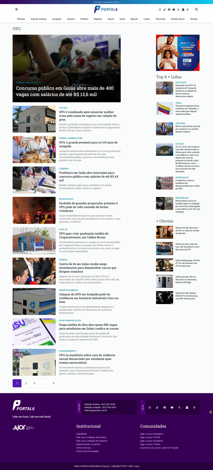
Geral (122, 18)
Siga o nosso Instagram (151, 434)
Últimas (21, 18)
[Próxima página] (53, 383)
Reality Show (178, 18)
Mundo (134, 18)
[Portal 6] (107, 9)
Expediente (81, 434)
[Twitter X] (178, 9)
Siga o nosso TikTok (150, 437)
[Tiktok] (164, 9)
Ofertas (194, 18)
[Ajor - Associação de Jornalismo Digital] (24, 427)
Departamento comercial (88, 444)
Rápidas (98, 18)
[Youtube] (174, 9)
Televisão (160, 18)
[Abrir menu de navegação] (16, 9)
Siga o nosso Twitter (150, 444)
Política (84, 18)
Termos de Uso (83, 447)
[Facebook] (169, 9)
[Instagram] (160, 9)
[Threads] (187, 9)
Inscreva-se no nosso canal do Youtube (159, 447)
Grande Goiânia (39, 18)
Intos (137, 466)
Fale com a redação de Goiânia (91, 437)
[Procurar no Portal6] (196, 9)
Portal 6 (106, 466)
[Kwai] (183, 9)
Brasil (111, 18)
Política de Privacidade (87, 451)
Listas (147, 18)
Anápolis (56, 18)
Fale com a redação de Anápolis (92, 441)
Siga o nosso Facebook (151, 441)
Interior (71, 18)
